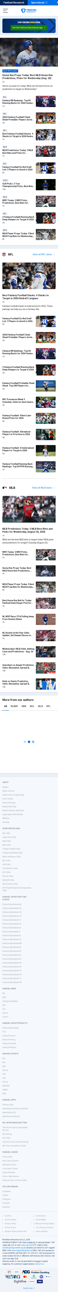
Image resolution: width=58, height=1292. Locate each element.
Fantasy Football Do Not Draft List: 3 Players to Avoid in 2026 (17, 168)
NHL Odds (6, 861)
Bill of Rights (41, 1220)
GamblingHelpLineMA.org (12, 1248)
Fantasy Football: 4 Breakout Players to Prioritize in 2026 (16, 433)
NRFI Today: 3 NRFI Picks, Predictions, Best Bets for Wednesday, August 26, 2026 (16, 203)
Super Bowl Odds (9, 837)
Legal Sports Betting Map (12, 814)
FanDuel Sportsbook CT (11, 920)
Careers (8, 1216)
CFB (4, 1074)
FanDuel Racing (8, 1040)
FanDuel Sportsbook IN (11, 936)
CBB (4, 1094)
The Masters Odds (10, 868)
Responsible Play (9, 807)
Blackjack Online (9, 1165)
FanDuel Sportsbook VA (11, 974)
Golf (4, 1078)
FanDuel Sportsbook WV (12, 982)
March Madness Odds (11, 857)
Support (5, 787)
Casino (5, 1017)
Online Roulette (8, 1172)
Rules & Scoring (8, 803)
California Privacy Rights (44, 1224)
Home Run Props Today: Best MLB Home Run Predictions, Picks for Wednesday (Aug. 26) (27, 77)
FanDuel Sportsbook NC (11, 951)
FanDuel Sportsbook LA (11, 939)
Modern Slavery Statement (13, 810)
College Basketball (10, 1001)
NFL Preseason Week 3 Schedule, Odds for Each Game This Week (17, 402)
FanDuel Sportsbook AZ (11, 908)
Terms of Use (10, 1227)
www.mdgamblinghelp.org (21, 1250)
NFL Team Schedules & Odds (14, 1146)
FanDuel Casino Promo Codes (14, 1180)
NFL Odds (6, 833)
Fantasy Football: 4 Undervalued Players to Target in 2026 (18, 449)
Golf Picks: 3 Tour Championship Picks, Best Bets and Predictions (17, 186)
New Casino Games (10, 1161)
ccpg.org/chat (26, 1245)
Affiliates (6, 818)
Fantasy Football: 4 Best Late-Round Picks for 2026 (17, 416)
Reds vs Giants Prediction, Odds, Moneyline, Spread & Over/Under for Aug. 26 (15, 684)
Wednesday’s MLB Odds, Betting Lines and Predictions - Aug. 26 (18, 650)
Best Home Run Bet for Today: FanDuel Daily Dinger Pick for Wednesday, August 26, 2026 (17, 603)
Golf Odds (6, 864)
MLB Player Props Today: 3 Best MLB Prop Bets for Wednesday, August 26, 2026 (18, 236)
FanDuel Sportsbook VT (11, 978)
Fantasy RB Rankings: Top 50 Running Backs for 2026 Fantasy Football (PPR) (18, 103)
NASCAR (5, 1086)
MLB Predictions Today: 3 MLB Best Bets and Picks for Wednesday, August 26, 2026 (17, 153)
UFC (4, 1009)
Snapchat (6, 1207)
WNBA (5, 1090)
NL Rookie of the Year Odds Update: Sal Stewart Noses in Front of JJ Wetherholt (16, 635)
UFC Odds (6, 872)
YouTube (5, 1203)
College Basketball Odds (12, 853)
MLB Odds (6, 845)
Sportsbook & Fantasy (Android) (15, 1109)
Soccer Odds (7, 876)
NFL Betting (7, 1134)
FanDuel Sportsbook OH (12, 963)
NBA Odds (6, 841)
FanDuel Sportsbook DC (11, 924)
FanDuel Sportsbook (10, 1028)
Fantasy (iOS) (7, 1105)
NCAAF (14, 706)
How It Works (7, 799)
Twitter (5, 1195)
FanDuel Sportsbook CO (12, 916)
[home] (29, 11)
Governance (41, 1216)
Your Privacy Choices (44, 1227)
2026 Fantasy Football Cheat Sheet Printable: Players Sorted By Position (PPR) (17, 120)
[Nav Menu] (5, 10)
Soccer (5, 1013)
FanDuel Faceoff (9, 1043)
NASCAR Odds (8, 880)
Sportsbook (37, 2)
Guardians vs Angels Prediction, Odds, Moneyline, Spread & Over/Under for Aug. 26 (18, 667)
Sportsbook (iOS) (9, 1112)
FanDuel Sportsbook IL (11, 932)
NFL (48, 706)
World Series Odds (10, 884)
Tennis (5, 1082)
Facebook (6, 1191)
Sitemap (5, 822)
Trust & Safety (10, 1220)
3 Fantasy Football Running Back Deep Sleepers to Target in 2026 (18, 218)
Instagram (6, 1199)
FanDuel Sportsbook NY (11, 959)
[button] (29, 27)
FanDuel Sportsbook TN (11, 971)
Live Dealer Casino (10, 1169)
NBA (24, 706)
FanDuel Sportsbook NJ (11, 955)
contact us (39, 1264)
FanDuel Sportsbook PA (11, 967)
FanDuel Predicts (9, 1047)
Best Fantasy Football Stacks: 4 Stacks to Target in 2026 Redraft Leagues (18, 136)
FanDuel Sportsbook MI (11, 947)
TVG (4, 1032)
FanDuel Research (14, 2)
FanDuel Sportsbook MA (12, 943)
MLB (40, 706)
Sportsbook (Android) (10, 1116)
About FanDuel (8, 791)
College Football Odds (11, 849)
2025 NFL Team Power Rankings (15, 1142)
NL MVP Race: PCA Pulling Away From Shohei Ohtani (18, 617)
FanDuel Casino (8, 1036)
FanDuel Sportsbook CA (11, 912)
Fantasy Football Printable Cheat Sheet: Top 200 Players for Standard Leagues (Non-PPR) (18, 386)
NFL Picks (6, 1138)
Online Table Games (10, 1176)
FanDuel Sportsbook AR (11, 904)
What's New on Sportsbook (13, 795)
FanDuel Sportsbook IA (11, 928)
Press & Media (42, 1231)
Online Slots (7, 1157)
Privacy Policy (10, 1224)
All (5, 706)
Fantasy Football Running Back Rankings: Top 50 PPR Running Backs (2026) (17, 466)
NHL (32, 706)
